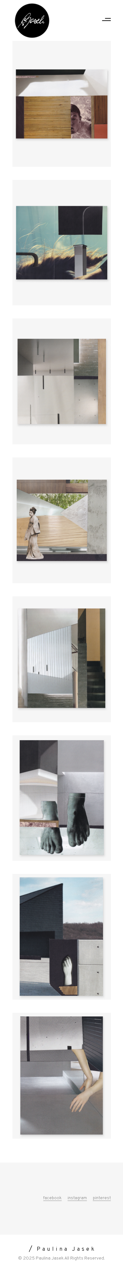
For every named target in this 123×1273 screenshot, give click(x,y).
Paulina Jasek (50, 1258)
